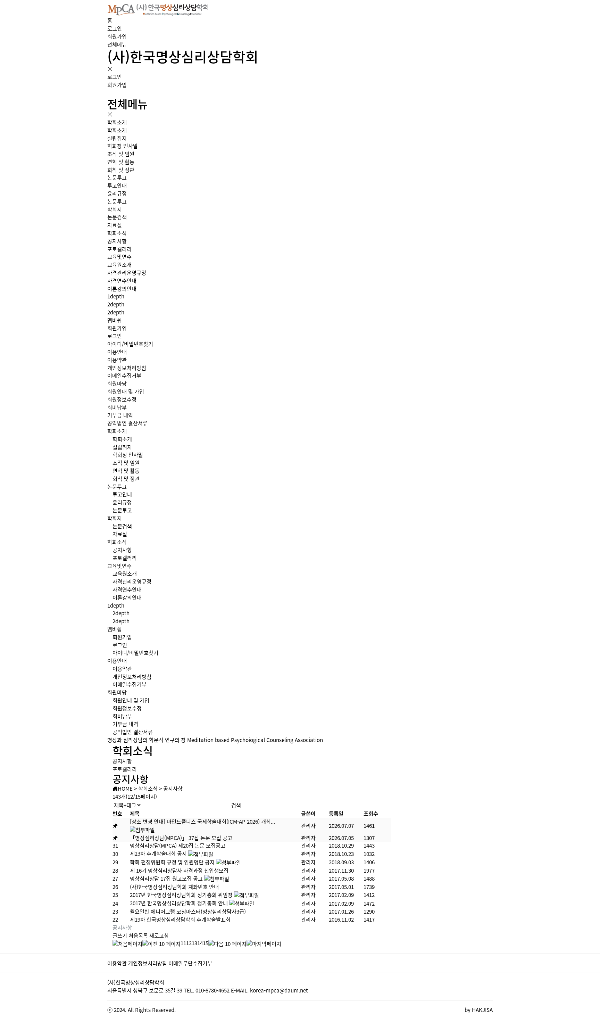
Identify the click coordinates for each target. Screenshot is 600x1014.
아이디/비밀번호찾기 (130, 344)
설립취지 (117, 138)
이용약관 (117, 360)
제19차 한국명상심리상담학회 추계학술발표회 (180, 919)
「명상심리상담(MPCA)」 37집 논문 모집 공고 (181, 838)
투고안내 (117, 185)
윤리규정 (117, 193)
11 (183, 943)
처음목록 (138, 935)
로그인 (114, 28)
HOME (125, 788)
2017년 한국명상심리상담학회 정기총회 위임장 (181, 895)
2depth (115, 304)
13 (194, 943)
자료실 (114, 225)
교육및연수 (119, 257)
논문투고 (117, 177)
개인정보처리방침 (126, 368)
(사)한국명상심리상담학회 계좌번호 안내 (174, 887)
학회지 (114, 209)
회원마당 (117, 383)
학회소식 (117, 233)
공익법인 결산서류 (127, 423)
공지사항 (117, 241)
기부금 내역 (120, 415)
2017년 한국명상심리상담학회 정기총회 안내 (179, 903)
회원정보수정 (121, 399)
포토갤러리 (119, 249)
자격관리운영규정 (126, 273)
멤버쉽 (114, 320)
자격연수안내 (121, 281)
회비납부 (117, 407)
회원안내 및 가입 (125, 391)
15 (205, 943)
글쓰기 (119, 935)
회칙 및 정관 (120, 170)
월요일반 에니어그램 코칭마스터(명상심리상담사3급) (188, 911)
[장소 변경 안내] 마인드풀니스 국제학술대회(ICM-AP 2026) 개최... (202, 821)
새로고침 (159, 935)
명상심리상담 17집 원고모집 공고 (166, 878)
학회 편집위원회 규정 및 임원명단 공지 (172, 862)
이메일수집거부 (124, 375)
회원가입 (117, 36)
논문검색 (117, 217)
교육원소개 (119, 265)
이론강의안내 (121, 288)
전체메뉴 (117, 44)
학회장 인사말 (122, 146)
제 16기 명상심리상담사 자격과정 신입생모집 (179, 870)
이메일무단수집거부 (190, 963)
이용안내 (117, 352)
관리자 (308, 826)
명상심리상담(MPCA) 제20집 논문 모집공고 (177, 845)
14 (200, 943)
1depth (115, 296)
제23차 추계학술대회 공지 (158, 853)
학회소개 (117, 122)
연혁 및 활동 (120, 162)
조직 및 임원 (120, 154)
